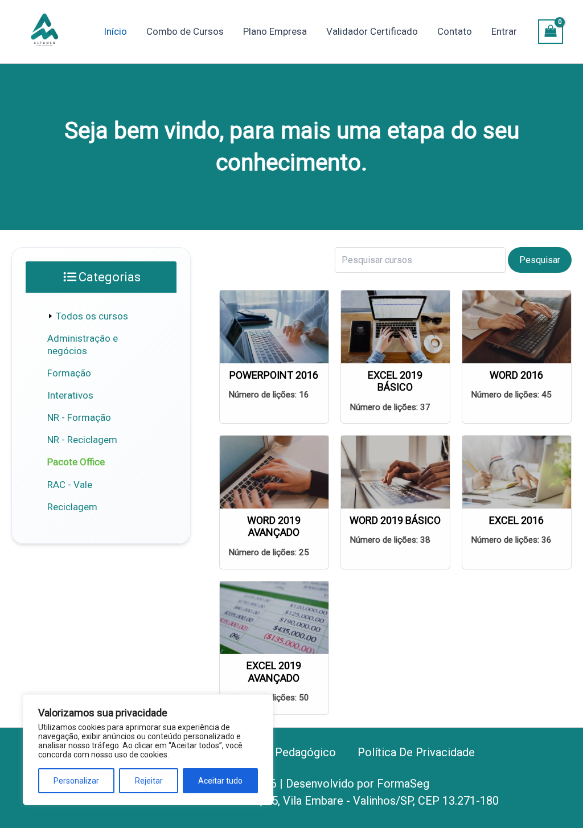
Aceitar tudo (220, 780)
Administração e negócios (82, 344)
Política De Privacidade (416, 752)
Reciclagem (72, 507)
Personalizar (76, 780)
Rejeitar (149, 780)
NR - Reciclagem (82, 439)
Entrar (504, 31)
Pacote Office (76, 462)
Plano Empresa (275, 31)
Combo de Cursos (185, 31)
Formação (69, 373)
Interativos (70, 395)
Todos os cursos (92, 316)
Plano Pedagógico (290, 752)
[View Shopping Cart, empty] (550, 31)
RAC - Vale (69, 484)
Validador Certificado (372, 31)
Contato (454, 31)
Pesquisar (539, 260)
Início (115, 31)
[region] (148, 749)
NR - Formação (79, 417)
